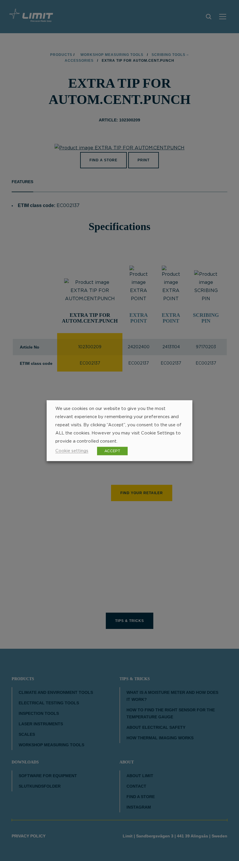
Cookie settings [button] (71, 450)
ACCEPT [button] (112, 451)
